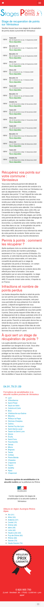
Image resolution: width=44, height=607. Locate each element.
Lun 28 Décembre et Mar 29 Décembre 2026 (23, 160)
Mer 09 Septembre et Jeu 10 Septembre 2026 (23, 40)
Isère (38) (11, 527)
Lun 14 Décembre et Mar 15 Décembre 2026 (23, 152)
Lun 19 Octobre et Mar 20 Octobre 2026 (21, 88)
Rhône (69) (12, 538)
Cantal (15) (12, 522)
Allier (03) (12, 517)
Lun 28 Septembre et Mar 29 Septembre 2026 (23, 64)
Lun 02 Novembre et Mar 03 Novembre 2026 (23, 104)
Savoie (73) (12, 540)
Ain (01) (11, 514)
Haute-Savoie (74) (15, 543)
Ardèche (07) (13, 519)
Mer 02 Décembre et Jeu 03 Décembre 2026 (22, 136)
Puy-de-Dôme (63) (15, 535)
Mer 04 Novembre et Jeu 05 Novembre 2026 (22, 112)
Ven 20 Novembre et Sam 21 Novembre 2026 (23, 120)
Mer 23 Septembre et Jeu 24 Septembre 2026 (23, 56)
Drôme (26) (12, 525)
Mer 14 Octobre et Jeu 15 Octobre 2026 (21, 72)
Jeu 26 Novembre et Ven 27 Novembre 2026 (22, 128)
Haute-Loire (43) (14, 532)
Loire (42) (12, 530)
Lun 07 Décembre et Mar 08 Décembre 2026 (23, 144)
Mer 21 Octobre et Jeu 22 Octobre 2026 (21, 96)
